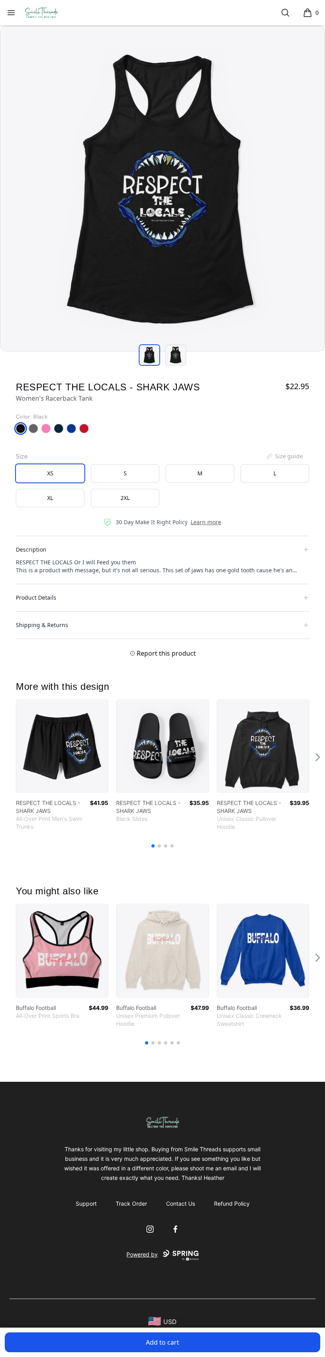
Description (31, 549)
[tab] (149, 355)
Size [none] (22, 456)
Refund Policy (232, 1203)
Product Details (36, 597)
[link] (62, 746)
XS (50, 473)
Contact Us (180, 1203)
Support (86, 1203)
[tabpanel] (162, 188)
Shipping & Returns (42, 625)
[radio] (50, 473)
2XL (125, 498)
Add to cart (162, 1342)
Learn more (206, 522)
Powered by (142, 1254)
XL (50, 498)
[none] (284, 456)
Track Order (131, 1203)
